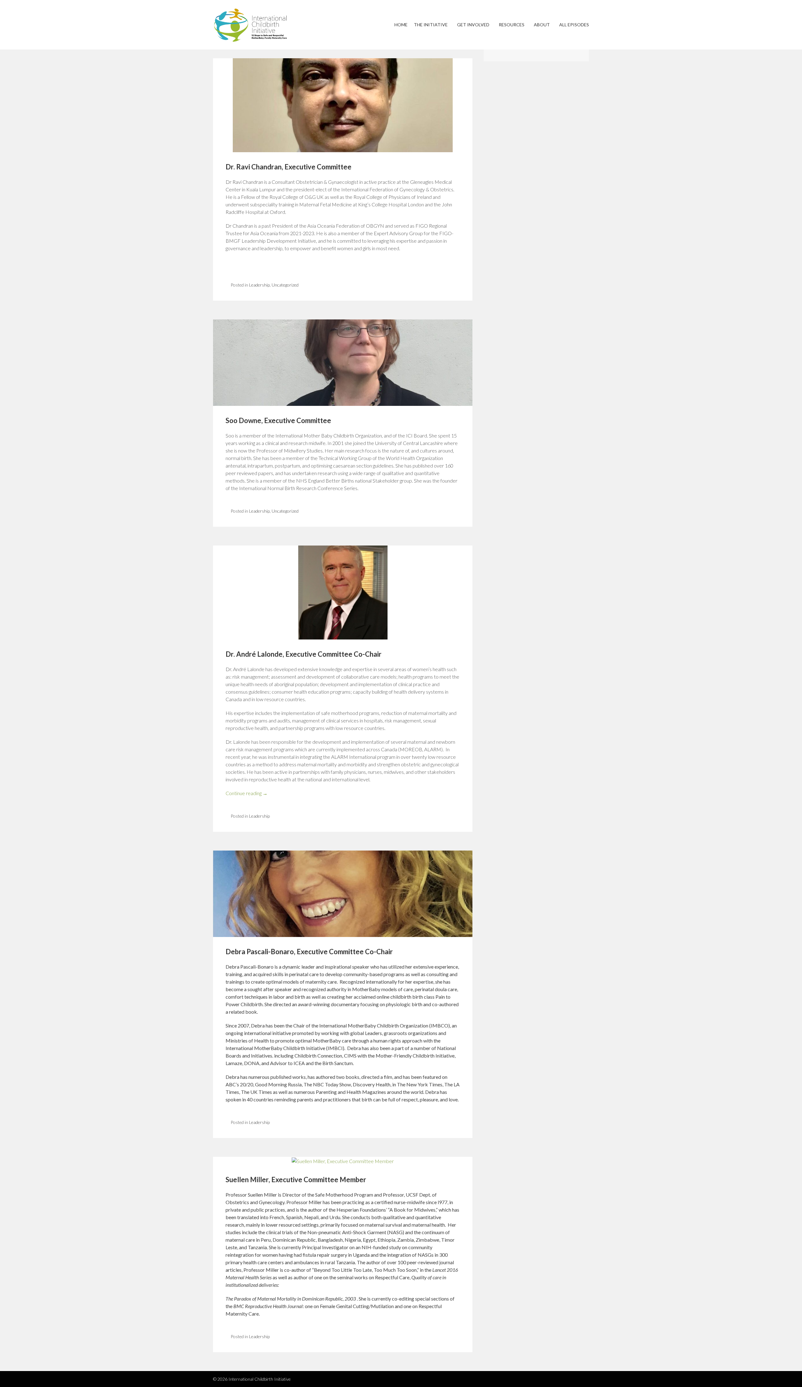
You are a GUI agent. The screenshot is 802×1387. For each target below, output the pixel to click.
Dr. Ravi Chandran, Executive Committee (289, 167)
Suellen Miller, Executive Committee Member (296, 1179)
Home (401, 24)
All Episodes (574, 24)
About (542, 24)
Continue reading (247, 793)
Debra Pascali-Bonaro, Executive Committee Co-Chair (309, 951)
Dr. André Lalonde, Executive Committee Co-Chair (304, 654)
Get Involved (473, 24)
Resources (511, 24)
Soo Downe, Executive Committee (278, 420)
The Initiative (431, 24)
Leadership (259, 284)
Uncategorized (285, 284)
